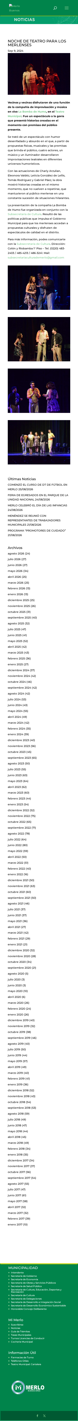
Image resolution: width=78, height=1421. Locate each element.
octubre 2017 (16, 1172)
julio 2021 (14, 909)
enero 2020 (15, 1014)
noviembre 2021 (18, 886)
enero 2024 (15, 734)
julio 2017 (14, 1189)
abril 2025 (14, 646)
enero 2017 (15, 1224)
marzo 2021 (15, 932)
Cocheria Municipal (22, 1341)
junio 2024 (15, 705)
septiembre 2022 (19, 827)
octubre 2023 (17, 752)
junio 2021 (14, 915)
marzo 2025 (15, 652)
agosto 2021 (15, 903)
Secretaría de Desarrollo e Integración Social (36, 1302)
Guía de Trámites (20, 1331)
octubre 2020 (17, 962)
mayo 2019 (15, 1061)
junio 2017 (14, 1195)
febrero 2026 (16, 588)
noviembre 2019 (19, 1026)
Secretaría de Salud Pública (26, 1286)
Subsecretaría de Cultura (24, 214)
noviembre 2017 (18, 1166)
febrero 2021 (16, 938)
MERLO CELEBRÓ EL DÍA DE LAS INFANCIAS (37, 505)
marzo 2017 (15, 1213)
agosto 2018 (16, 1113)
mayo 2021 (15, 921)
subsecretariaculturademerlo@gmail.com (36, 257)
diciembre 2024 (18, 670)
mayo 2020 (15, 991)
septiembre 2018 (19, 1107)
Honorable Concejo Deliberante (29, 1308)
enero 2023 (15, 804)
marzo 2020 (15, 1002)
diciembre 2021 (18, 880)
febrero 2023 (16, 798)
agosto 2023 (16, 763)
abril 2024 (14, 717)
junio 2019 (14, 1055)
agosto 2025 (16, 623)
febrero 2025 (16, 658)
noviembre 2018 (19, 1096)
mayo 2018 (15, 1131)
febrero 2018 (16, 1148)
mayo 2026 (15, 571)
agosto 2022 (16, 833)
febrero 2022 (16, 868)
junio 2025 (15, 635)
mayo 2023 (15, 781)
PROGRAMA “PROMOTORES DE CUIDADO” (37, 530)
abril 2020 (14, 997)
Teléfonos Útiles (20, 1360)
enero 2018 (15, 1154)
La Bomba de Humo (32, 111)
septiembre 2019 (19, 1038)
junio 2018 (14, 1125)
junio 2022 (15, 845)
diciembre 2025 (18, 600)
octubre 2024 (17, 681)
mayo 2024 (15, 711)
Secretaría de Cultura (23, 1295)
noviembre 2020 (19, 956)
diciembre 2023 (18, 740)
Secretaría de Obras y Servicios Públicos (33, 1282)
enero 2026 (15, 594)
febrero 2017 (16, 1218)
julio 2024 (14, 699)
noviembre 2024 (19, 676)
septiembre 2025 (19, 617)
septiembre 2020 (19, 967)
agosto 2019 (16, 1043)
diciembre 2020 (18, 950)
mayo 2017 (15, 1201)
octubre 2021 (16, 892)
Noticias (15, 1328)
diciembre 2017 (18, 1160)
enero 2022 (15, 874)
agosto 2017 (15, 1183)
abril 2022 (14, 857)
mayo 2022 (15, 851)
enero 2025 (15, 664)
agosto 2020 (16, 973)
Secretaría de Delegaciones (26, 1298)
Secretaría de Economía (24, 1279)
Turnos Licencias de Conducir (27, 1338)
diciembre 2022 (18, 810)
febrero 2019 (16, 1078)
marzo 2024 (15, 722)
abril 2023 (14, 787)
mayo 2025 (15, 641)
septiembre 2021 (19, 898)
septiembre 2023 (19, 757)
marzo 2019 (15, 1073)
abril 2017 (14, 1207)
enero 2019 (15, 1084)
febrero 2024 (16, 728)
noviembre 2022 (19, 816)
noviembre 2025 (19, 606)
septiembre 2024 (19, 687)
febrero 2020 (16, 1008)
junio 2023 (15, 775)
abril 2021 (14, 927)
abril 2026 (14, 577)
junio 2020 (15, 985)
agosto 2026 (16, 553)
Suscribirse (17, 1324)
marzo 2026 (15, 582)
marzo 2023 (15, 792)
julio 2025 (14, 629)
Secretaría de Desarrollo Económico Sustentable (38, 1305)
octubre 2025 (17, 612)
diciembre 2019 (18, 1020)
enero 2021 (15, 944)
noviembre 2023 (19, 746)
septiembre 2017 (19, 1178)
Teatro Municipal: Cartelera (26, 1364)
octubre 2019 (16, 1032)
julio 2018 (14, 1119)
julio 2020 (14, 979)
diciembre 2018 (18, 1090)
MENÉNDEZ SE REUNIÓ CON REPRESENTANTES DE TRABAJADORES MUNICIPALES (34, 520)
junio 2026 (15, 565)
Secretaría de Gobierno (24, 1276)
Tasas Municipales (21, 1334)
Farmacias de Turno (22, 1357)
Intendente (17, 1272)
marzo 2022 (15, 862)
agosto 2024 (16, 693)
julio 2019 (14, 1049)
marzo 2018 (15, 1143)
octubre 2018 (16, 1102)
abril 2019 (14, 1067)
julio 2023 (14, 769)
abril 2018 (14, 1137)
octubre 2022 (17, 822)
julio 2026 (14, 559)
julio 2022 (14, 839)
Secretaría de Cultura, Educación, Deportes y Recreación (36, 1290)
